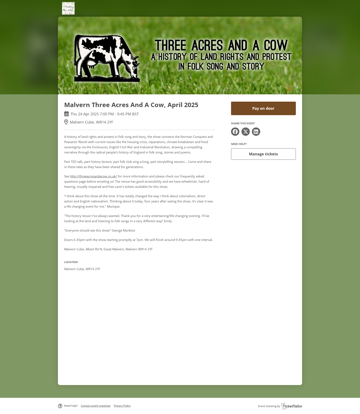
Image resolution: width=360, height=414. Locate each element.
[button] (96, 406)
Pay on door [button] (263, 108)
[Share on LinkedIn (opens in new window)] (256, 131)
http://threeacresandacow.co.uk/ (93, 176)
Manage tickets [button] (263, 153)
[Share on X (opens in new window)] (245, 131)
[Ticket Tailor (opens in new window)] (291, 406)
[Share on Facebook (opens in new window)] (235, 131)
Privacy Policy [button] (122, 406)
